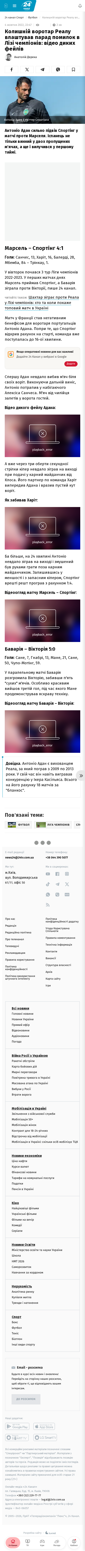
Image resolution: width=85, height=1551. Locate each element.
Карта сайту (53, 971)
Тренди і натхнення (25, 1295)
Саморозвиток (21, 1259)
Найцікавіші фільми (25, 1201)
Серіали (17, 1223)
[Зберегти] (73, 69)
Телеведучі (12, 939)
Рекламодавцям (15, 946)
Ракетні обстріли (23, 1053)
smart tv (17, 1430)
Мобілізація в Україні (29, 1101)
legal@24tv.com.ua (53, 1492)
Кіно (15, 1196)
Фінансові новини (24, 1165)
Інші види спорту (23, 1337)
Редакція (10, 918)
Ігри (48, 978)
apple (45, 1418)
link (48, 866)
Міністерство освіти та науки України (37, 1243)
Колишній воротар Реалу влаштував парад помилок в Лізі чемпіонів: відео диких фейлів (60, 17)
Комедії (17, 1218)
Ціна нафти (19, 1154)
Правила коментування (60, 930)
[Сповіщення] (80, 5)
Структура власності (58, 958)
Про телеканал (14, 932)
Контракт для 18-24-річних (30, 1123)
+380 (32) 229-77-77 (29, 1488)
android (17, 1418)
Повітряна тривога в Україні (31, 1070)
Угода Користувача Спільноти (58, 922)
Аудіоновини (20, 1029)
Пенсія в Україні (23, 1182)
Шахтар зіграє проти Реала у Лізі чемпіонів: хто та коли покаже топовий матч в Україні (42, 295)
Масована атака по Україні (30, 1076)
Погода (16, 1034)
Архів (49, 964)
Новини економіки (27, 1148)
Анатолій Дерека (25, 57)
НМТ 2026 (18, 1254)
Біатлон (17, 1331)
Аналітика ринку (23, 1284)
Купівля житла (21, 1290)
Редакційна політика (18, 925)
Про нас (10, 911)
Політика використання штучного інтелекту (20, 970)
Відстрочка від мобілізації (29, 1129)
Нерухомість (22, 1279)
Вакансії (51, 951)
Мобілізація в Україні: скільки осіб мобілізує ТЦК (45, 1134)
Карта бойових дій (24, 1059)
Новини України (23, 1012)
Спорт (16, 1309)
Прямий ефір (21, 1017)
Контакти (51, 944)
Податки (17, 1176)
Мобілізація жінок (24, 1118)
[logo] (27, 5)
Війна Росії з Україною (30, 1048)
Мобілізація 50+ (22, 1112)
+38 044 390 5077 (57, 850)
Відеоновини (21, 1023)
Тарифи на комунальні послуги (33, 1170)
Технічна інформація (59, 937)
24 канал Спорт (15, 17)
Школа (16, 1248)
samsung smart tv (45, 1430)
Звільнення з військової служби (33, 1106)
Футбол (33, 17)
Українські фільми (24, 1206)
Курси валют (20, 1159)
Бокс (15, 1315)
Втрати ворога (21, 1087)
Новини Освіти (23, 1237)
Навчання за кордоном (27, 1265)
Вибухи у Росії (21, 1081)
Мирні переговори (24, 1065)
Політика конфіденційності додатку (62, 913)
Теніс (15, 1326)
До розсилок (26, 1392)
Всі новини (20, 1001)
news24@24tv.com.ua (19, 850)
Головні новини (22, 1006)
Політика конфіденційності (16, 960)
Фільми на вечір (23, 1212)
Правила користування (19, 952)
